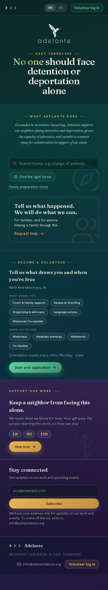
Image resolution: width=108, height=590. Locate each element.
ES (61, 8)
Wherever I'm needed (28, 321)
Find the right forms (35, 176)
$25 (15, 434)
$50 (29, 434)
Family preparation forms (28, 186)
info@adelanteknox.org (42, 564)
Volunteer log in (86, 8)
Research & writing (67, 303)
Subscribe (54, 503)
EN (50, 8)
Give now (22, 446)
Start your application (32, 367)
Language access (65, 312)
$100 (44, 434)
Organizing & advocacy (29, 312)
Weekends (78, 337)
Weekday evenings (49, 337)
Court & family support (29, 303)
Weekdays (20, 337)
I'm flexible (20, 346)
